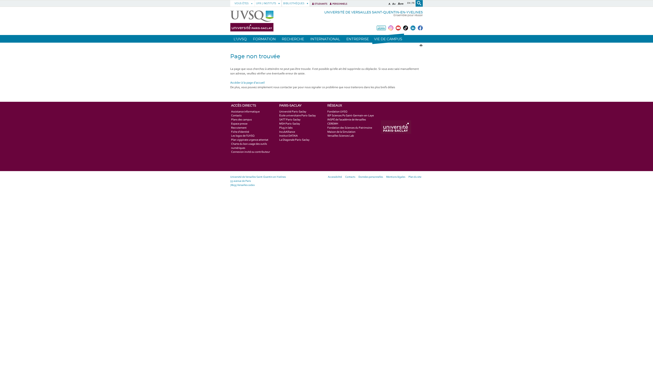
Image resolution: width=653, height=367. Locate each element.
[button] (388, 39)
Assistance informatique (245, 111)
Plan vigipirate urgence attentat (249, 139)
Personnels (339, 4)
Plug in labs (286, 127)
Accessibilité (335, 177)
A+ (394, 4)
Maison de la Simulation (341, 131)
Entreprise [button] (357, 39)
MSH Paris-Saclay (289, 123)
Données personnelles (370, 177)
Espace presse (239, 123)
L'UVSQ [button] (240, 39)
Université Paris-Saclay (292, 111)
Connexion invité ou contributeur (250, 152)
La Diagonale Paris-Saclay (294, 139)
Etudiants (321, 4)
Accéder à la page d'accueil (247, 82)
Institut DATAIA (288, 135)
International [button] (325, 39)
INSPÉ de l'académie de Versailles (346, 119)
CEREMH (332, 123)
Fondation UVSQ (337, 111)
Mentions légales (395, 177)
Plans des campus (241, 119)
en (409, 3)
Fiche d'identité (240, 131)
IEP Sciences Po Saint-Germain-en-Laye (350, 115)
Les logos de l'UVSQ (243, 135)
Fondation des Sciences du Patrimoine (349, 127)
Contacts (236, 115)
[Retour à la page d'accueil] (251, 21)
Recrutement (239, 127)
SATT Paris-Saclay (289, 119)
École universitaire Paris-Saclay (297, 115)
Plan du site (414, 177)
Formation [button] (264, 39)
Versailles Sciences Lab (340, 135)
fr (413, 3)
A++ (401, 4)
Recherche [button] (293, 39)
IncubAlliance (287, 131)
